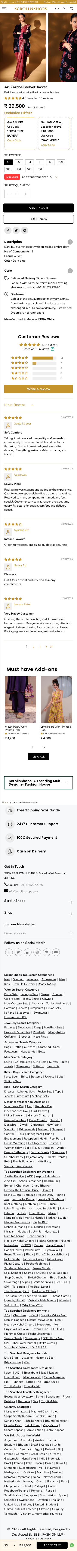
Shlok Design (57, 1273)
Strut (29, 1382)
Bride (48, 1134)
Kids (7, 984)
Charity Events (55, 1157)
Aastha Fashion (14, 1176)
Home (5, 802)
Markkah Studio (56, 1218)
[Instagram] (37, 952)
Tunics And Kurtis (57, 1003)
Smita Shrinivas (43, 1282)
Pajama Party (34, 1157)
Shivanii (41, 1273)
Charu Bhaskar (41, 1186)
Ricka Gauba (12, 1259)
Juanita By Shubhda (51, 1199)
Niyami (65, 1241)
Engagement (12, 1139)
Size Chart (12, 176)
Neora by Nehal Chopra (19, 1241)
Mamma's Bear (45, 1358)
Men (62, 979)
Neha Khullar (35, 1236)
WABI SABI (11, 1305)
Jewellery (32, 979)
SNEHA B (62, 1282)
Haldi (43, 1139)
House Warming (14, 1143)
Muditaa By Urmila (29, 1232)
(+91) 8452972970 (30, 885)
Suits (64, 1062)
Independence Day (16, 1111)
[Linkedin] (28, 952)
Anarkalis (37, 1003)
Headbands (28, 1052)
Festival (54, 1143)
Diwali (23, 1125)
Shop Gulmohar (14, 1277)
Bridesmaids (27, 1129)
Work (60, 1148)
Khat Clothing (13, 1204)
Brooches (24, 1037)
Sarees (45, 994)
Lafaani (64, 1208)
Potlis (17, 1047)
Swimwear (40, 1013)
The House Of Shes (44, 1291)
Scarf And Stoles (48, 1047)
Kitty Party (44, 1161)
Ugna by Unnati (14, 1300)
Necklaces (24, 1027)
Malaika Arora (33, 1421)
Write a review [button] (38, 389)
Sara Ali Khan (34, 1430)
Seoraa (28, 1273)
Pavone (38, 1245)
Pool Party (56, 1139)
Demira (46, 1190)
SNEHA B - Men (53, 1338)
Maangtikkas (56, 1032)
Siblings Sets (12, 1081)
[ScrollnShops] (30, 8)
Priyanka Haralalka (16, 1329)
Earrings (9, 1027)
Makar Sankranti (14, 1115)
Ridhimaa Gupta (33, 1259)
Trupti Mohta (12, 1386)
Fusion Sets (53, 1008)
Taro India (18, 1287)
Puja (7, 1161)
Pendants (39, 1032)
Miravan (9, 1232)
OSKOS (26, 1245)
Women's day (13, 1148)
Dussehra (10, 1125)
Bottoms (9, 1008)
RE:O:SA (56, 1329)
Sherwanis (23, 1066)
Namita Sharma (14, 1236)
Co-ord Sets (11, 999)
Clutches (29, 1047)
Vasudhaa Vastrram (16, 1347)
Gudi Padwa (39, 1111)
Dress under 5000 (15, 1017)
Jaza (6, 1199)
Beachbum (51, 1181)
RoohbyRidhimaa (37, 1264)
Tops (58, 1092)
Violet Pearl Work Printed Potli (16, 728)
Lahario (9, 1213)
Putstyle (9, 1401)
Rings (37, 1027)
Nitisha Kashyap (47, 1241)
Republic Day (43, 1106)
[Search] (57, 8)
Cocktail (9, 1134)
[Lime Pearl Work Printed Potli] (56, 699)
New (7, 979)
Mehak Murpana (14, 1227)
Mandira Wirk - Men (54, 1315)
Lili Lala (21, 1213)
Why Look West (32, 1305)
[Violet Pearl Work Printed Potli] (21, 699)
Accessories (48, 979)
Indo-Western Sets (16, 1003)
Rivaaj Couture (13, 1264)
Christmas (37, 1125)
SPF (6, 1287)
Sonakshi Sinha (44, 1416)
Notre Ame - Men (48, 1324)
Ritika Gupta (55, 1259)
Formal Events (40, 1152)
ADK (30, 1176)
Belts (41, 1052)
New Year (53, 1125)
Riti (6, 1382)
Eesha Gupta (12, 1195)
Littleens (27, 1358)
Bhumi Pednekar (56, 1421)
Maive (52, 1213)
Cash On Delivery (24, 984)
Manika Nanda (34, 1218)
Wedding (10, 1129)
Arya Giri (10, 1181)
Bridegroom (34, 1134)
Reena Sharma (13, 1254)
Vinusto (64, 1300)
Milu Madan (35, 1227)
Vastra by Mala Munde (42, 1300)
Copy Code (14, 140)
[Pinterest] (24, 230)
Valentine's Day (14, 1106)
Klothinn (30, 1204)
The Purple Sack (46, 1382)
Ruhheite (17, 1382)
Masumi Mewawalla (17, 1222)
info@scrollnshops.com (23, 891)
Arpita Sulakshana (48, 1176)
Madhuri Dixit (39, 1411)
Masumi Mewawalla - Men (44, 1320)
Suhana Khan (12, 1421)
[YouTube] (56, 952)
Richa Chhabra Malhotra (51, 1254)
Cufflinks (10, 1037)
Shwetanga (11, 1282)
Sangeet (57, 1129)
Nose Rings (40, 1037)
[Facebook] (8, 230)
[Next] (44, 747)
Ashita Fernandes (30, 1181)
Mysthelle (50, 1232)
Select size (12, 155)
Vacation (48, 1148)
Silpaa (26, 1282)
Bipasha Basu (13, 1425)
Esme (39, 1397)
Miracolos (52, 1227)
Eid (27, 1148)
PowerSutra (32, 1250)
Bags (7, 1047)
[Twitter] (16, 230)
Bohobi (8, 1186)
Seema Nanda (41, 1268)
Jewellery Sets (53, 1027)
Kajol (54, 1411)
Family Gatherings (16, 1152)
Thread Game (60, 1296)
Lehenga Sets (29, 994)
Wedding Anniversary (18, 1166)
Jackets (22, 1008)
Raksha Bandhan (15, 1120)
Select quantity (17, 185)
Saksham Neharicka (17, 1268)
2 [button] (33, 647)
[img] (13, 418)
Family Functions (24, 1161)
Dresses (57, 994)
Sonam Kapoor (13, 1430)
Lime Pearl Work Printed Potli (56, 728)
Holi (29, 1106)
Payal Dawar (54, 1245)
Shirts (8, 1062)
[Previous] (33, 747)
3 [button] (40, 647)
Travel (36, 1148)
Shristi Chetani (37, 1277)
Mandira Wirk (13, 1218)
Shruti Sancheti (59, 1277)
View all (39, 756)
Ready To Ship (47, 984)
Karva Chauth (38, 1120)
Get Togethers (37, 1143)
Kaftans (9, 1013)
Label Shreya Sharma (18, 1208)
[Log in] (64, 8)
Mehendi (43, 1129)
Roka (21, 1134)
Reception (30, 1139)
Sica (35, 1401)
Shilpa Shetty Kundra (18, 1416)
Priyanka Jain (51, 1250)
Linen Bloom (37, 1213)
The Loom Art (13, 1296)
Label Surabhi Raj (46, 1208)
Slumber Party (13, 1157)
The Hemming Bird (16, 1291)
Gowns (46, 999)
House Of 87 (46, 1195)
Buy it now (38, 219)
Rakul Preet (32, 1425)
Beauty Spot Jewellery (18, 1397)
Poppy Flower (13, 1250)
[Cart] (71, 8)
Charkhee (22, 1186)
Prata (66, 1397)
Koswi (42, 1204)
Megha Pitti (40, 1222)
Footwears (11, 1052)
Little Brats (11, 1358)
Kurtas (53, 1062)
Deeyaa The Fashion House (21, 1190)
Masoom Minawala (16, 1411)
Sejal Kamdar (12, 1273)
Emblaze (29, 1195)
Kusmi (53, 1204)
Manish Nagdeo (14, 1320)
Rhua (29, 1254)
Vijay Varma (50, 1425)
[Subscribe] (71, 934)
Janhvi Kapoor (55, 1430)
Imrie (60, 1195)
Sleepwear (24, 1013)
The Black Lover (38, 1287)
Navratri (55, 1120)
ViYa (27, 1362)
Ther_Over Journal (36, 1296)
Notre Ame (11, 1245)
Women (18, 979)
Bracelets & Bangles (17, 1032)
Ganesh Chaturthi (39, 1115)
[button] (13, 98)
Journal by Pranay (23, 1199)
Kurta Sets (11, 994)
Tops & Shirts (30, 999)
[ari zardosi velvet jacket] (23, 47)
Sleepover (58, 1152)
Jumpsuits (36, 1008)
